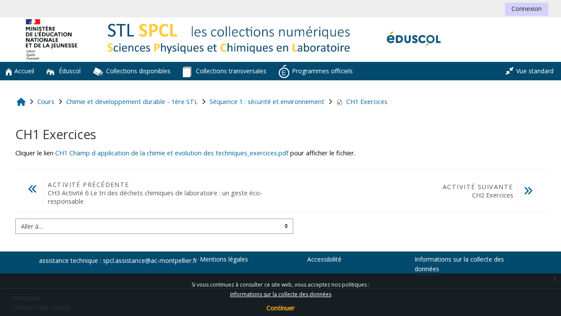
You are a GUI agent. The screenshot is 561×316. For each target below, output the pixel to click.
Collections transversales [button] (230, 71)
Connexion (526, 8)
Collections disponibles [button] (138, 71)
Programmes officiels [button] (322, 71)
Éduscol (69, 71)
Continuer (280, 308)
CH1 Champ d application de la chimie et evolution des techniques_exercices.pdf (171, 153)
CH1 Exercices (366, 101)
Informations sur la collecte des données (280, 294)
